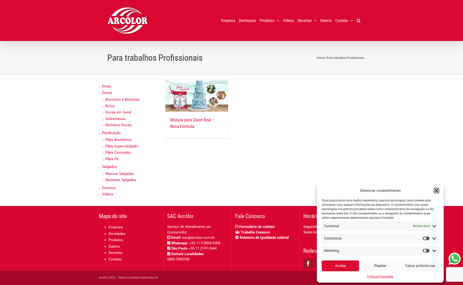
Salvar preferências (420, 266)
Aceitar (340, 266)
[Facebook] (308, 263)
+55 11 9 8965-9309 (204, 243)
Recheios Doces (118, 125)
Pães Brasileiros (118, 140)
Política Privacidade (380, 276)
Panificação (111, 133)
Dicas (106, 86)
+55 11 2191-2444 (202, 248)
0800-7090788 (178, 259)
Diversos (109, 188)
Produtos (116, 240)
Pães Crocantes (118, 152)
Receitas (116, 253)
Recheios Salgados (120, 180)
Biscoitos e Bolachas (122, 99)
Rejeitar (380, 266)
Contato (115, 259)
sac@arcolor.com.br (198, 237)
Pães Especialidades (122, 146)
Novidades (117, 234)
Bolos (110, 106)
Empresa (116, 227)
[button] (436, 190)
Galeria (114, 246)
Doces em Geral (118, 112)
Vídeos (107, 194)
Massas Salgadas (119, 174)
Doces (107, 93)
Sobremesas (115, 119)
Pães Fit (111, 159)
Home (321, 58)
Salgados (109, 167)
